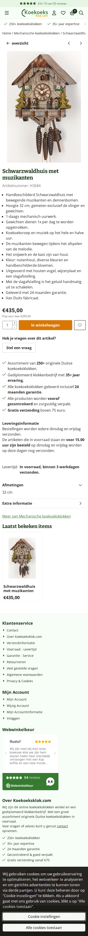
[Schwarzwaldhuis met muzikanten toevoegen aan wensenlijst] (80, 325)
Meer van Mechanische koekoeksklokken (36, 516)
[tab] (44, 485)
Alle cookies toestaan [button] (44, 927)
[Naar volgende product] (81, 43)
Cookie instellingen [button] (44, 916)
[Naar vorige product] (69, 43)
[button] (6, 13)
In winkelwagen (45, 325)
